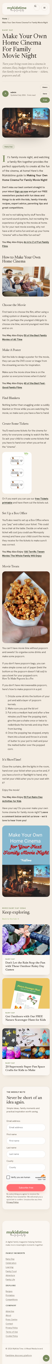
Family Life (10, 1279)
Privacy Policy (13, 1202)
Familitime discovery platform (19, 1355)
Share (44, 87)
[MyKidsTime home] (26, 8)
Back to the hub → (10, 919)
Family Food (11, 1271)
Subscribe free (26, 1187)
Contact (9, 1323)
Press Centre (11, 1319)
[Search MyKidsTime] (37, 8)
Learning (9, 1267)
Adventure (10, 1275)
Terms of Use (12, 1332)
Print (45, 100)
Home (4, 18)
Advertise (10, 1311)
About (8, 1315)
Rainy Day (10, 1259)
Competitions (12, 1299)
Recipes (9, 1291)
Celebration (11, 1263)
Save (45, 93)
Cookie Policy (12, 1336)
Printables (10, 1295)
